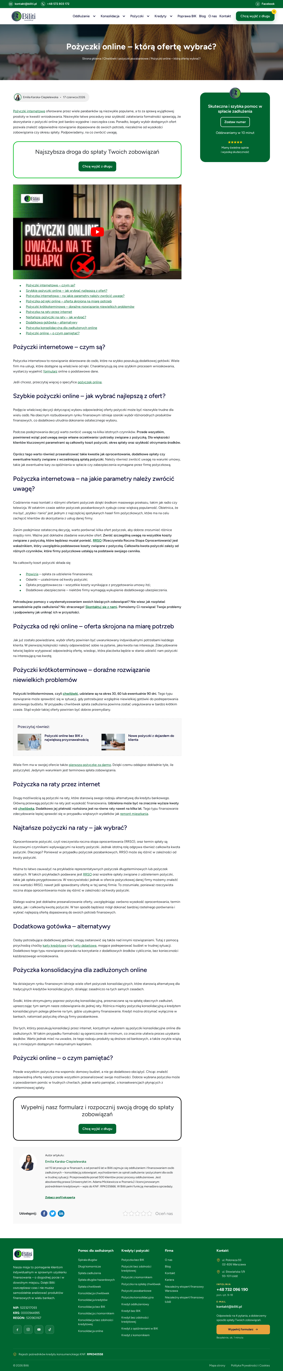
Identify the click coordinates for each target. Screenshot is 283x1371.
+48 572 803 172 (58, 4)
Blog (202, 16)
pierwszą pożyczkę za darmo (90, 765)
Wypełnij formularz (240, 1329)
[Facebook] (44, 1213)
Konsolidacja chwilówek (93, 1293)
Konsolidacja (110, 16)
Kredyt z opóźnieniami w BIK (139, 1328)
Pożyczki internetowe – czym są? (50, 285)
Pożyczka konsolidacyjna (137, 1297)
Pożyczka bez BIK (132, 1260)
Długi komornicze (89, 1266)
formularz (50, 371)
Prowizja (32, 574)
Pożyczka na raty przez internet (49, 312)
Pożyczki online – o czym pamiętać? (53, 333)
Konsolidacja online (90, 1331)
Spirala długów (87, 1260)
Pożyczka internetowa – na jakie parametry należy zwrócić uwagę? (75, 296)
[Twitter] (53, 1213)
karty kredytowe (55, 945)
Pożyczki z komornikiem (136, 1277)
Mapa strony (217, 1365)
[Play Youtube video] (97, 231)
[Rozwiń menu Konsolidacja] (124, 16)
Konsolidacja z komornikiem (96, 1313)
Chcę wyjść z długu (258, 14)
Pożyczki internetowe (29, 111)
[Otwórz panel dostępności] (273, 1361)
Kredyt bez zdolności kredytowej (135, 1319)
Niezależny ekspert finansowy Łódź (184, 1299)
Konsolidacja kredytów (93, 1300)
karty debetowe (85, 945)
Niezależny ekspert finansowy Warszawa (184, 1289)
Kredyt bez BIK (131, 1311)
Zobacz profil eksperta (60, 1197)
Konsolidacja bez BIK (91, 1307)
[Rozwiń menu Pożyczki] (148, 16)
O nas (212, 16)
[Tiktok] (49, 1329)
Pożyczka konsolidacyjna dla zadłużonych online (61, 328)
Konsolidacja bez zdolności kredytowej (95, 1322)
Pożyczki (137, 16)
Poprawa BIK (187, 16)
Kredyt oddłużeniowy (135, 1304)
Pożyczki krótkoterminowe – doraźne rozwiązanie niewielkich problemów (80, 307)
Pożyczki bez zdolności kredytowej (136, 1268)
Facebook (268, 4)
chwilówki (70, 694)
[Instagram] (28, 1329)
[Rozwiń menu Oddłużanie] (94, 16)
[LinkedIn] (61, 1213)
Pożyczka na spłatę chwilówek (141, 1284)
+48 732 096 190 (232, 1289)
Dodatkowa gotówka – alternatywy (51, 322)
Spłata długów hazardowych (96, 1280)
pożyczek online (90, 382)
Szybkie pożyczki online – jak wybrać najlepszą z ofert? (66, 291)
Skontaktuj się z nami (101, 607)
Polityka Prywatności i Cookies (250, 1365)
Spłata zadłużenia (89, 1273)
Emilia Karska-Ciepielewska (65, 1161)
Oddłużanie (81, 16)
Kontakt (225, 16)
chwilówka (26, 809)
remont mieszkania (134, 814)
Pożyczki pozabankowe (136, 1291)
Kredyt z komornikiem (135, 1335)
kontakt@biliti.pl (26, 4)
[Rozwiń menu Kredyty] (171, 16)
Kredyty (161, 16)
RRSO (97, 540)
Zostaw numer (235, 122)
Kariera (169, 1280)
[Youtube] (39, 1329)
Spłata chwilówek (89, 1286)
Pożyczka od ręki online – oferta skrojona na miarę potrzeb (69, 301)
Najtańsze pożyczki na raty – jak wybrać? (56, 317)
